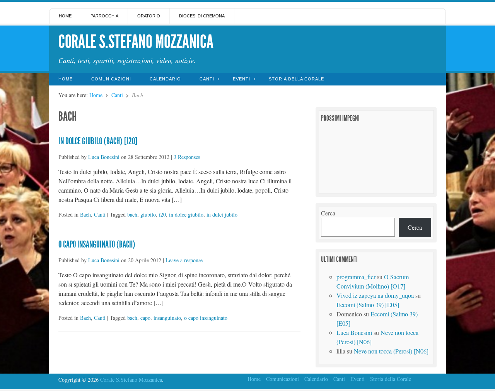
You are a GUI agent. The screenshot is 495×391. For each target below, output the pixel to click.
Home (65, 16)
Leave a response (184, 260)
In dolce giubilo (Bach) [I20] (97, 141)
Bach (85, 214)
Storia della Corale (296, 79)
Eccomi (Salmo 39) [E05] (367, 305)
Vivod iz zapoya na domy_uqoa (375, 295)
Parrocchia (104, 16)
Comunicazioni (111, 79)
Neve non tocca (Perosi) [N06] (391, 351)
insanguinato (167, 317)
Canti (207, 79)
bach (132, 214)
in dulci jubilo (222, 214)
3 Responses (187, 156)
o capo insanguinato (205, 317)
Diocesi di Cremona (202, 16)
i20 (162, 214)
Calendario (165, 79)
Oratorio (148, 16)
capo (145, 317)
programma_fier (356, 277)
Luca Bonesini (103, 156)
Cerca (328, 213)
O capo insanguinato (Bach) (96, 244)
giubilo (148, 214)
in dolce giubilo (186, 214)
